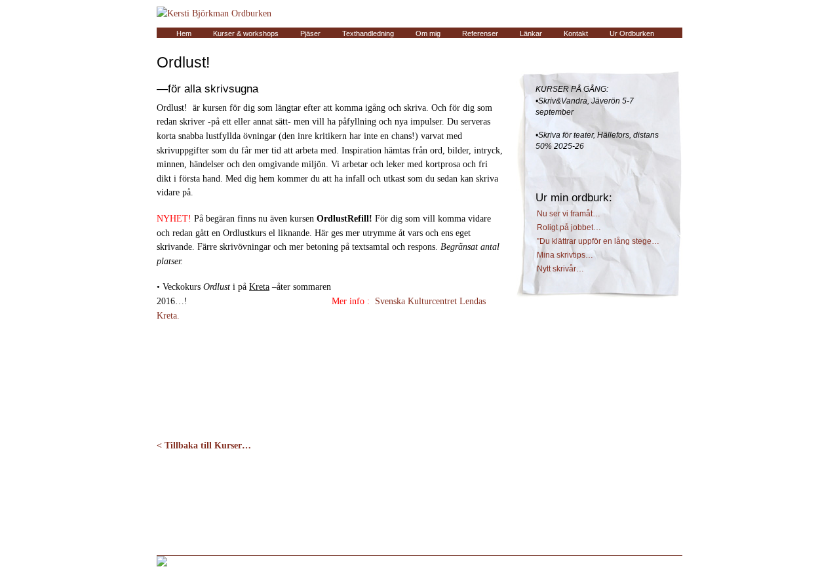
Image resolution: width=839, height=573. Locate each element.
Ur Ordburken (632, 33)
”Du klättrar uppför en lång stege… (598, 241)
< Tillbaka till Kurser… (204, 445)
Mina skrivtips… (565, 255)
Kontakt (576, 33)
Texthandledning (368, 33)
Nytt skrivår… (560, 268)
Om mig (428, 33)
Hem (183, 33)
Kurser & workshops (246, 33)
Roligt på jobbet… (569, 227)
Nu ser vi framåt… (568, 213)
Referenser (480, 33)
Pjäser (310, 33)
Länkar (531, 33)
